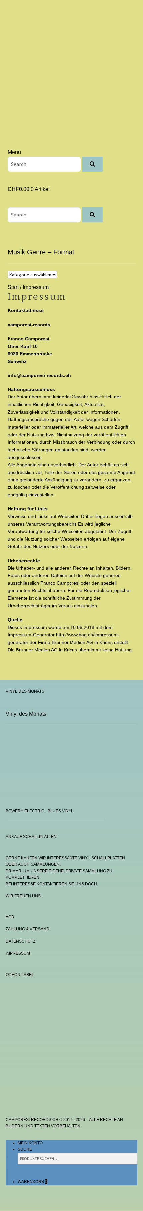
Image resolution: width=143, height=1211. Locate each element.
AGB (10, 917)
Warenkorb (32, 1181)
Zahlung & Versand (27, 929)
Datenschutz (20, 941)
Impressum (18, 953)
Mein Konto (30, 1143)
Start (13, 287)
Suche (25, 1149)
